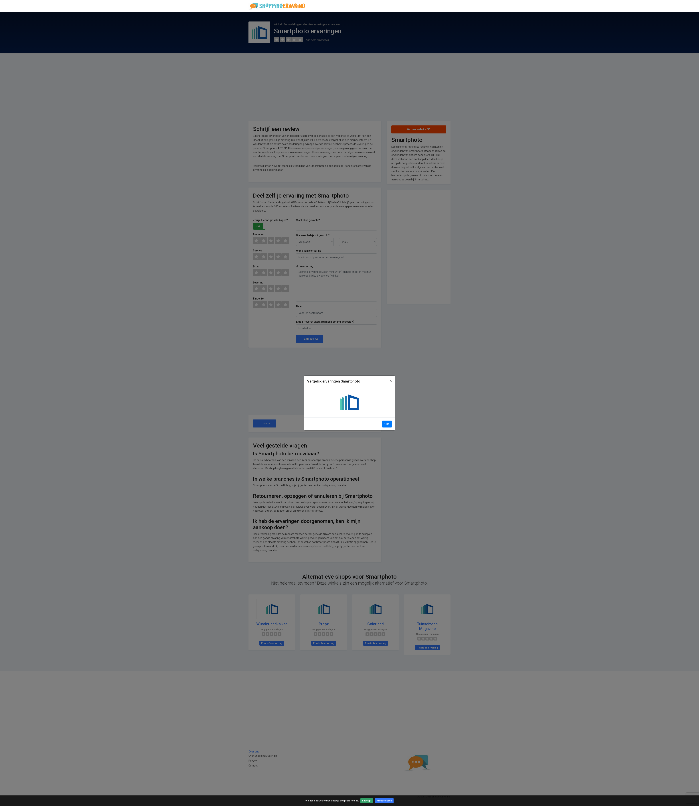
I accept (366, 800)
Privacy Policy (384, 800)
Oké (387, 424)
